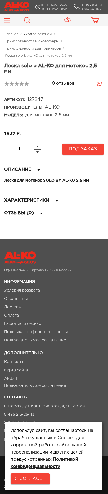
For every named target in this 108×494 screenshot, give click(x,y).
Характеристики (27, 200)
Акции (10, 378)
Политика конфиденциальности (36, 332)
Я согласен (30, 479)
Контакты (13, 362)
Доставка (13, 307)
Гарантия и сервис (22, 323)
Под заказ (83, 149)
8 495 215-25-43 (92, 5)
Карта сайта (16, 370)
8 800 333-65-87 (92, 9)
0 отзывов (63, 83)
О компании (16, 298)
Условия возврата (22, 290)
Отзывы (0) (19, 213)
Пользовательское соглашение (35, 340)
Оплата (11, 315)
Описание (18, 170)
